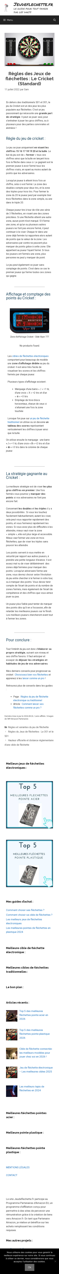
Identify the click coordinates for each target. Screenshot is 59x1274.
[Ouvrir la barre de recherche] (54, 20)
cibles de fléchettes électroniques (30, 356)
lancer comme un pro (33, 678)
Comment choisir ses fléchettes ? (25, 910)
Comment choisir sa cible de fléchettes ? (29, 914)
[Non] (55, 1261)
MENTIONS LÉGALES (17, 1167)
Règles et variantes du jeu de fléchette (28, 727)
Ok (29, 1267)
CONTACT (11, 1175)
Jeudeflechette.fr (33, 4)
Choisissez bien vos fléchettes (31, 674)
